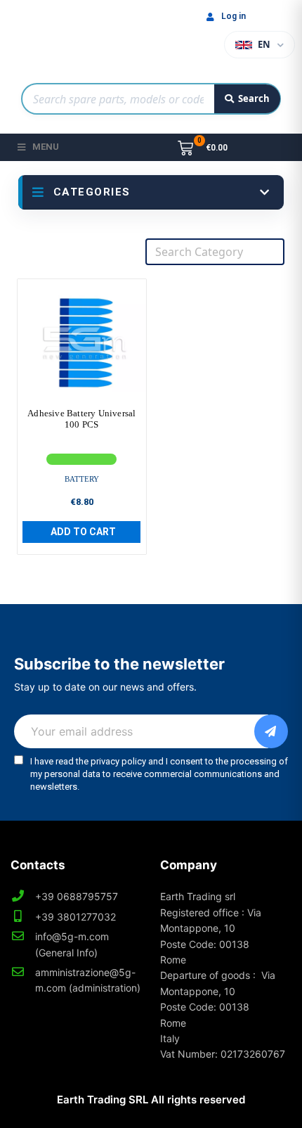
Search (254, 98)
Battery (82, 479)
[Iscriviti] (271, 731)
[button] (81, 532)
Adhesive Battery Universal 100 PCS (81, 419)
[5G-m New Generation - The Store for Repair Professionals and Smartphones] (85, 38)
